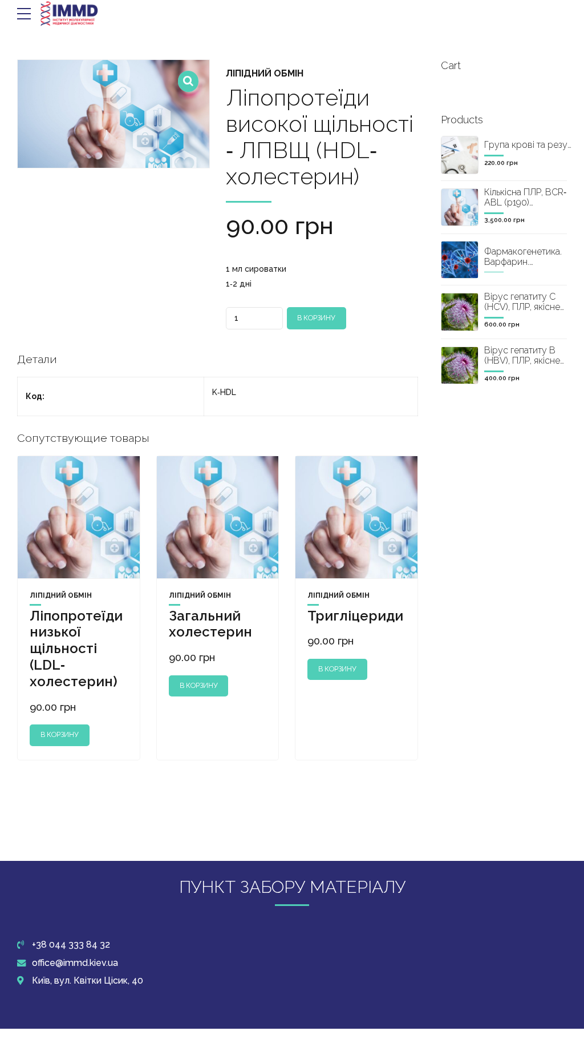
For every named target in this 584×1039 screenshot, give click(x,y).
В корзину (316, 317)
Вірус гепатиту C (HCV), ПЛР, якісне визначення (522, 306)
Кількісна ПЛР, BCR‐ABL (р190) (525, 197)
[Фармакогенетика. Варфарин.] (459, 260)
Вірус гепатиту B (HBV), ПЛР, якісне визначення (522, 360)
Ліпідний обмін (264, 73)
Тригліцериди (355, 615)
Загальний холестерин (210, 624)
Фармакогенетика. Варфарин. (523, 256)
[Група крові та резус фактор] (459, 155)
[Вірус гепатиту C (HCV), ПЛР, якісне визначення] (459, 312)
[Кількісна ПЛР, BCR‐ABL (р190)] (459, 207)
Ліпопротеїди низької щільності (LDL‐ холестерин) (76, 648)
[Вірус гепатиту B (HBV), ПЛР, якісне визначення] (459, 365)
